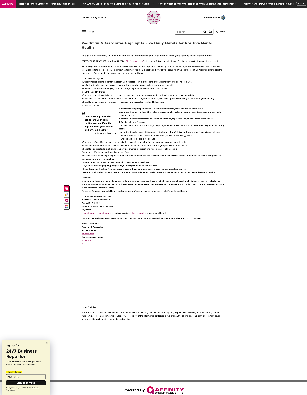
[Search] (205, 31)
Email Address (14, 372)
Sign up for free (26, 382)
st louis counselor (138, 213)
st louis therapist (104, 213)
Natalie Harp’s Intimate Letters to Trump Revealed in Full (42, 3)
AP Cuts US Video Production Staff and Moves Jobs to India (116, 3)
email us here (88, 233)
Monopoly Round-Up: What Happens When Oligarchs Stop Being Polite (197, 3)
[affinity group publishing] (66, 200)
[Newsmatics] (66, 206)
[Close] (47, 343)
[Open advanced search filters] (210, 31)
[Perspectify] (66, 195)
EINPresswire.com (134, 61)
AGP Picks (7, 4)
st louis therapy (89, 213)
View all (301, 4)
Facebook (86, 240)
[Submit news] (66, 189)
